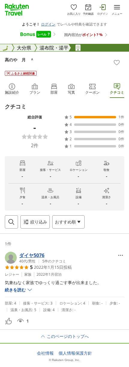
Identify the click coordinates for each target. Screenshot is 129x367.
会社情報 (45, 353)
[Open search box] (11, 222)
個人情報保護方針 (75, 353)
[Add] (116, 62)
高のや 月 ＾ (19, 59)
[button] (35, 258)
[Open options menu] (120, 255)
